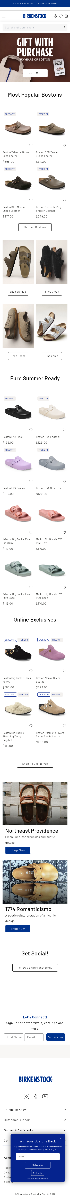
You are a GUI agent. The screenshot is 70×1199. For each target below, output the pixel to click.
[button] (3, 16)
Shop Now (18, 850)
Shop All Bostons (35, 227)
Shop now (18, 928)
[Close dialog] (60, 1138)
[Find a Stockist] (55, 16)
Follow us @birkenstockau (35, 967)
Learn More (35, 73)
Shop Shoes (18, 355)
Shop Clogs (52, 291)
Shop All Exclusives (35, 763)
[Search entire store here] (64, 27)
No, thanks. (37, 1173)
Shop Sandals (18, 291)
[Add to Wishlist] (31, 145)
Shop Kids (52, 355)
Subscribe (55, 1037)
